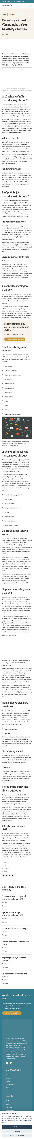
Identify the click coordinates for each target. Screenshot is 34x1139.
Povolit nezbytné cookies (17, 1135)
